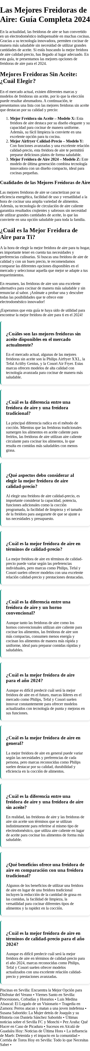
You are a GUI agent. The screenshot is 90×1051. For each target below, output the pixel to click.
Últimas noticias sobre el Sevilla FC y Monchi (39, 1019)
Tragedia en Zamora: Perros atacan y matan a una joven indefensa (42, 1006)
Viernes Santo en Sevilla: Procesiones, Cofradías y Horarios (37, 996)
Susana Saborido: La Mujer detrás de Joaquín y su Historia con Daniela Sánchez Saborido (39, 1015)
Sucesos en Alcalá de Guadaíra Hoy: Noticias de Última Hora (40, 1028)
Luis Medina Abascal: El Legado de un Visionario (38, 1001)
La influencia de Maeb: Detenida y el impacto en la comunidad (43, 1033)
